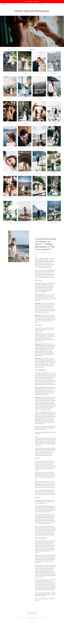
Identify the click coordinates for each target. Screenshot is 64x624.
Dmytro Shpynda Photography (32, 11)
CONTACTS (41, 4)
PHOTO (28, 4)
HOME (22, 4)
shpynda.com (35, 1)
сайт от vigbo (32, 621)
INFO (34, 4)
